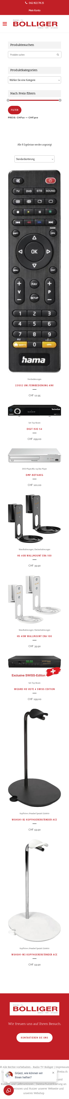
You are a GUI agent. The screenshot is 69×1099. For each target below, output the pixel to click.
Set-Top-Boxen (34, 422)
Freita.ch (62, 1072)
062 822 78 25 (36, 3)
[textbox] (34, 80)
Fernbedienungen (34, 379)
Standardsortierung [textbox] (25, 159)
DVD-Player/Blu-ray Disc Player (34, 468)
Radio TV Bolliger (43, 1067)
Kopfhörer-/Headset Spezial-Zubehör (35, 813)
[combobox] (34, 79)
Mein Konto (35, 10)
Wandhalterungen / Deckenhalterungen (34, 549)
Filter (14, 109)
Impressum (62, 1067)
